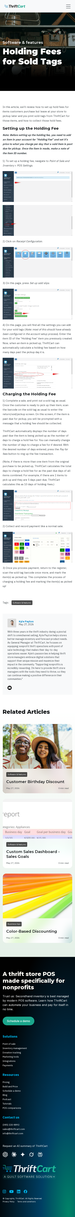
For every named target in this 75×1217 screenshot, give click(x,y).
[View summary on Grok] (31, 1154)
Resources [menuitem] (11, 1075)
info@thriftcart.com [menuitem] (13, 1133)
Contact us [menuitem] (11, 1117)
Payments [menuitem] (8, 1065)
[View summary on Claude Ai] (14, 1154)
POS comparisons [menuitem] (12, 1108)
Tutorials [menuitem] (7, 1103)
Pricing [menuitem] (6, 1082)
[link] (14, 6)
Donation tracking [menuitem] (12, 1052)
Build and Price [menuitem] (10, 1086)
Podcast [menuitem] (7, 1099)
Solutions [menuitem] (10, 1036)
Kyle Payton (26, 621)
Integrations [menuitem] (9, 1061)
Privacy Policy (8, 1202)
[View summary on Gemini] (22, 1154)
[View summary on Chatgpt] (5, 1154)
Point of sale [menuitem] (9, 1043)
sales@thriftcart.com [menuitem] (14, 1129)
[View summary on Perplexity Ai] (40, 1154)
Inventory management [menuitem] (15, 1048)
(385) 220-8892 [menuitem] (11, 1124)
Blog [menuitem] (5, 1095)
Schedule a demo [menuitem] (12, 1090)
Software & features (23, 42)
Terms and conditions (26, 1202)
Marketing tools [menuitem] (11, 1056)
